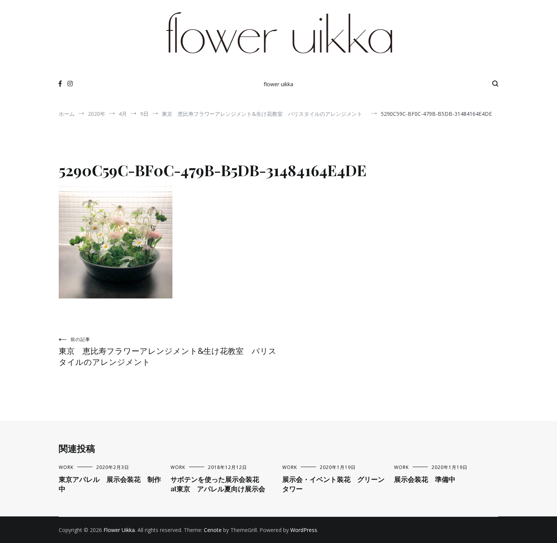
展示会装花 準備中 (424, 479)
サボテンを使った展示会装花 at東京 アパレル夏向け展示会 (222, 484)
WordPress (303, 530)
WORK (66, 467)
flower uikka (278, 84)
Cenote (213, 530)
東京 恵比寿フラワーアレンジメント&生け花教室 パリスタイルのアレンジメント (168, 351)
